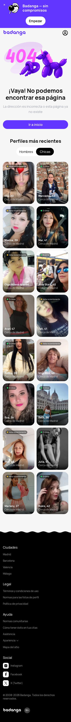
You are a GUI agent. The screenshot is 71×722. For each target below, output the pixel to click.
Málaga (7, 573)
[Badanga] (14, 33)
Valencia (8, 567)
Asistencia (9, 634)
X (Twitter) (17, 683)
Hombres (26, 151)
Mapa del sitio (11, 647)
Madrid (7, 554)
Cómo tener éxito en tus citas (20, 627)
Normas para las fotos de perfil (21, 597)
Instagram (17, 665)
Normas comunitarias (15, 621)
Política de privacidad (15, 603)
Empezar (35, 21)
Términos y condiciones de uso (20, 591)
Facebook (16, 674)
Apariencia (9, 640)
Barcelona (9, 560)
